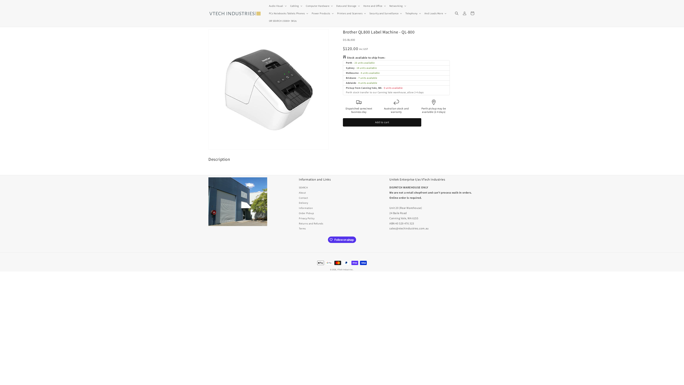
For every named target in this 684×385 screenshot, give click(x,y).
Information (306, 208)
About (302, 192)
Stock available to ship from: (366, 58)
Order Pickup (306, 213)
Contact (303, 197)
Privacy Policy (306, 218)
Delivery (303, 202)
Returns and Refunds (311, 223)
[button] (277, 6)
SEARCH (303, 187)
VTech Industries (345, 269)
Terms (302, 228)
